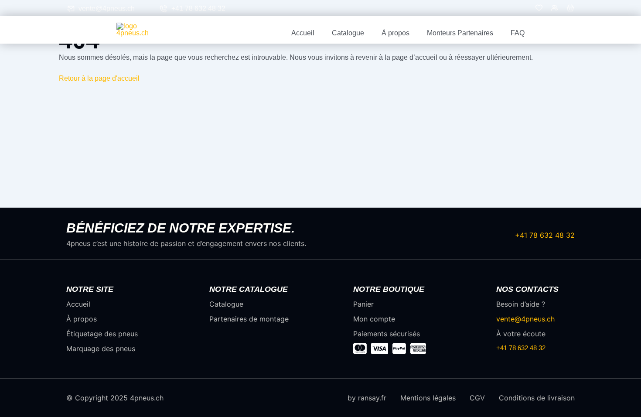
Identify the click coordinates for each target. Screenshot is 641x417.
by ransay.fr (367, 397)
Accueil (302, 33)
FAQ (518, 33)
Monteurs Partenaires (460, 33)
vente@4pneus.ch (106, 8)
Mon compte (374, 318)
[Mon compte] (554, 10)
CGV (477, 397)
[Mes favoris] (539, 10)
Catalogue (348, 33)
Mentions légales (428, 397)
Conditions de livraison (537, 397)
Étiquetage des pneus (102, 333)
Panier (363, 304)
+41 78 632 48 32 (198, 8)
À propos (395, 33)
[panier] (570, 10)
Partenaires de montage (249, 318)
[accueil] (141, 29)
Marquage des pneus (100, 348)
